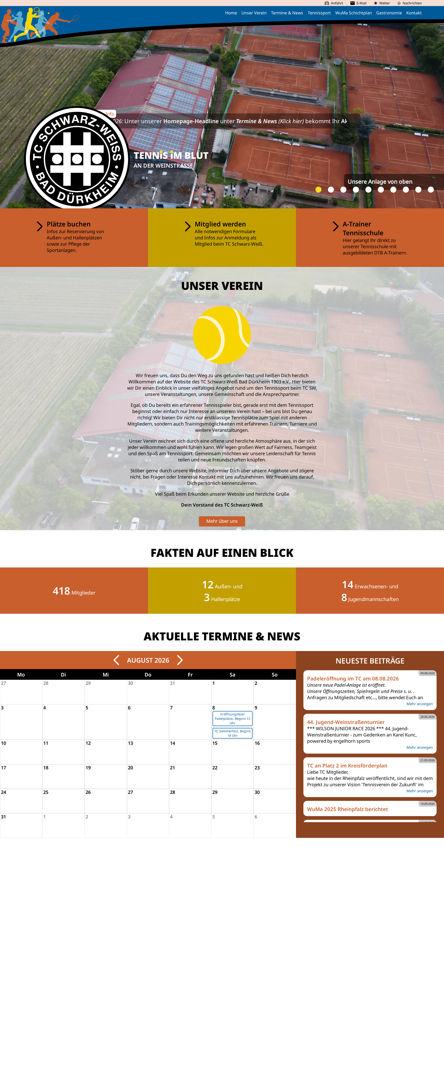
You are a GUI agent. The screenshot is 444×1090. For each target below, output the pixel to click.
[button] (318, 189)
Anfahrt (337, 3)
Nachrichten (412, 3)
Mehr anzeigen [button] (420, 703)
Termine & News (287, 13)
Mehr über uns (222, 521)
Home (231, 13)
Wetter (384, 3)
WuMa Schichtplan (353, 13)
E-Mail (361, 3)
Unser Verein (254, 13)
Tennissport (319, 13)
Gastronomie (389, 13)
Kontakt (414, 13)
